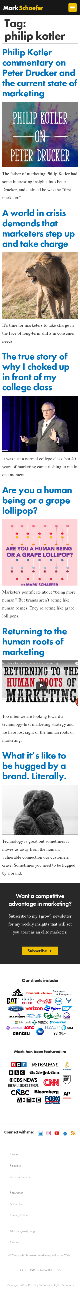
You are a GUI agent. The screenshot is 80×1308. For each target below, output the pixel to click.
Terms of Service (20, 1177)
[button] (72, 7)
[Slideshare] (65, 1133)
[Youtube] (56, 1133)
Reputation (17, 1192)
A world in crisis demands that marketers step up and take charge (38, 228)
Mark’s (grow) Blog (22, 1231)
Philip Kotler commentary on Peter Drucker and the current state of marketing (39, 72)
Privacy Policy (19, 1215)
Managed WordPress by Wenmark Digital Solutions (40, 1285)
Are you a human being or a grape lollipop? (37, 500)
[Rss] (73, 1133)
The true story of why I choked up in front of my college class (36, 371)
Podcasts (15, 1165)
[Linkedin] (40, 1133)
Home (14, 1154)
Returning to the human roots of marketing (34, 641)
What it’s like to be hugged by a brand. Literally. (34, 765)
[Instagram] (48, 1133)
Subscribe (16, 1204)
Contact (15, 1242)
